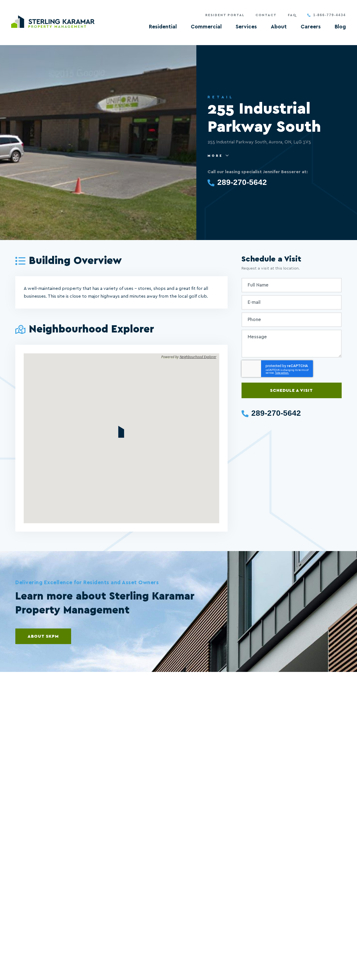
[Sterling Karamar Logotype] (53, 21)
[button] (121, 431)
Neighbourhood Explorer (198, 357)
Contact (266, 15)
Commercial (206, 27)
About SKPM (43, 636)
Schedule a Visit (291, 390)
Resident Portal (224, 15)
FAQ (292, 15)
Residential (163, 27)
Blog (340, 27)
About (279, 27)
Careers (311, 27)
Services (246, 27)
